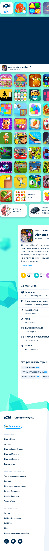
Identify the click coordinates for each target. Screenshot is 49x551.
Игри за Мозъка (30, 367)
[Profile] (4, 11)
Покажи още (26, 265)
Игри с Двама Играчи (13, 449)
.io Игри (7, 444)
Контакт (7, 481)
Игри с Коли (9, 439)
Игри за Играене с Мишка (34, 372)
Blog (6, 528)
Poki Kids (8, 523)
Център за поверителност (15, 486)
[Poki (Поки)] (6, 6)
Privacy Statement (12, 491)
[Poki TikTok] (6, 541)
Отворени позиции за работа (16, 533)
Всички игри (9, 464)
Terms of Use (9, 501)
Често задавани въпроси (15, 476)
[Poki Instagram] (13, 541)
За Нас (7, 513)
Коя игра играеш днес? (8, 11)
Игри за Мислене (30, 377)
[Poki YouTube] (20, 541)
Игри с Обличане (11, 459)
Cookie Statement (11, 496)
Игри (37, 231)
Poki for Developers (12, 518)
